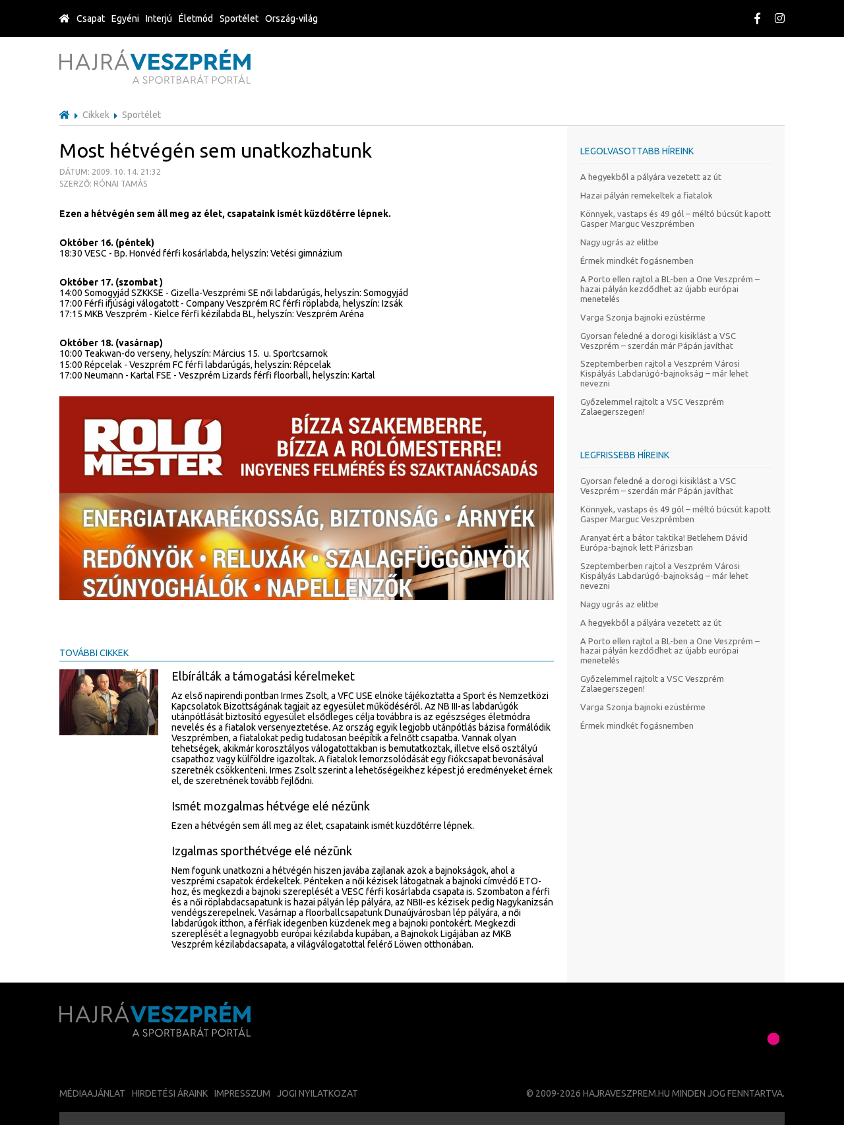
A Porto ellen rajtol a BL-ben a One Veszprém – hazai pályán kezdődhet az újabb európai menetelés (670, 288)
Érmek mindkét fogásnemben (637, 260)
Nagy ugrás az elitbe (619, 242)
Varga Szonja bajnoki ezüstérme (643, 317)
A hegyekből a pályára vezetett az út (650, 176)
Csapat (90, 18)
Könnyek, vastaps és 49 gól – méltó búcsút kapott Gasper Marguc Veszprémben (675, 218)
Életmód (196, 18)
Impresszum (242, 1093)
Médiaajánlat (92, 1093)
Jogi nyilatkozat (317, 1093)
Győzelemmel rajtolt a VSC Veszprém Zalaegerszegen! (652, 406)
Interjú (159, 18)
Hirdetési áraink (170, 1093)
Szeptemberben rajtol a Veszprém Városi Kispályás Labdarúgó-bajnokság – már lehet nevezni (664, 373)
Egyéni (125, 18)
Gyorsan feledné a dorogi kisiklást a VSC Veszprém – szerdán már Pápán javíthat (658, 340)
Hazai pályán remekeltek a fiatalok (646, 195)
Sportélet (239, 18)
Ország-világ (291, 18)
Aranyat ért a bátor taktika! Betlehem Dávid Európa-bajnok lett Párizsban (664, 542)
